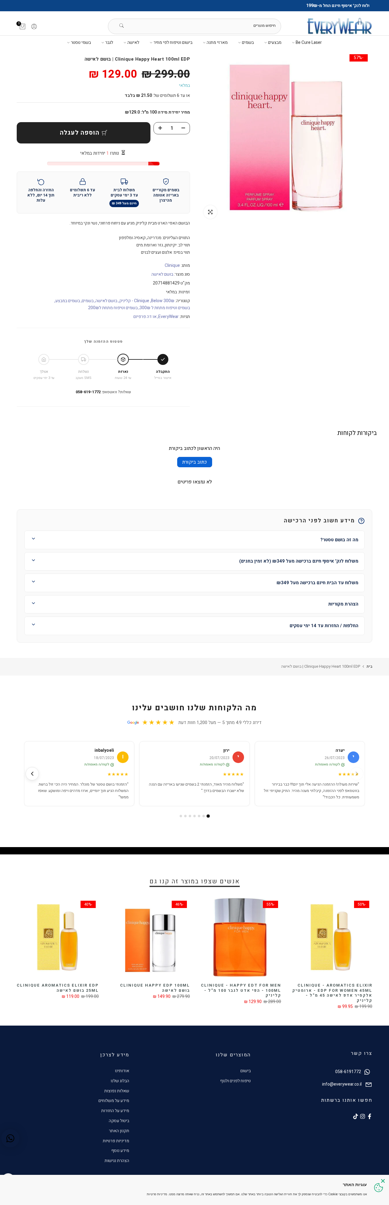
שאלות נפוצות (116, 1091)
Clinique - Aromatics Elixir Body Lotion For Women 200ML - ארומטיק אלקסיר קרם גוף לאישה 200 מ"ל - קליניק (269, 992)
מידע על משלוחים (113, 1100)
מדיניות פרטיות (116, 1141)
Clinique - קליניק (134, 301)
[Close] (383, 1181)
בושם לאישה (162, 274)
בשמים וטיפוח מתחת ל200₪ (113, 308)
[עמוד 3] (199, 816)
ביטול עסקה (119, 1121)
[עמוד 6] (185, 816)
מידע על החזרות (115, 1111)
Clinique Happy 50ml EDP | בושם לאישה (184, 987)
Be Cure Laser (309, 42)
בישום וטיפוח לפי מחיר (172, 42)
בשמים (248, 42)
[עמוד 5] (190, 816)
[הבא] (32, 773)
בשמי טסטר (81, 42)
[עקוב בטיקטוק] (355, 1116)
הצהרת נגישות (117, 1160)
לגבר (109, 42)
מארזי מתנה (217, 42)
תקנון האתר (119, 1131)
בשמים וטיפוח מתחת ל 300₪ (164, 308)
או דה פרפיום (145, 316)
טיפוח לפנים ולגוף (235, 1081)
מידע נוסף (120, 1150)
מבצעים (274, 42)
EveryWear (168, 316)
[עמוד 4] (194, 816)
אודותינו (122, 1071)
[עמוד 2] (203, 816)
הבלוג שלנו (120, 1081)
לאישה (133, 42)
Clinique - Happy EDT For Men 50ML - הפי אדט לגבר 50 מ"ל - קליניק (88, 990)
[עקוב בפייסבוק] (369, 1116)
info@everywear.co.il (342, 1084)
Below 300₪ (162, 301)
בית (369, 666)
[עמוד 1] (208, 816)
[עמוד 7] (181, 816)
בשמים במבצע (67, 301)
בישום (245, 1071)
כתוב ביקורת (194, 462)
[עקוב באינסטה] (362, 1116)
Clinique (172, 265)
